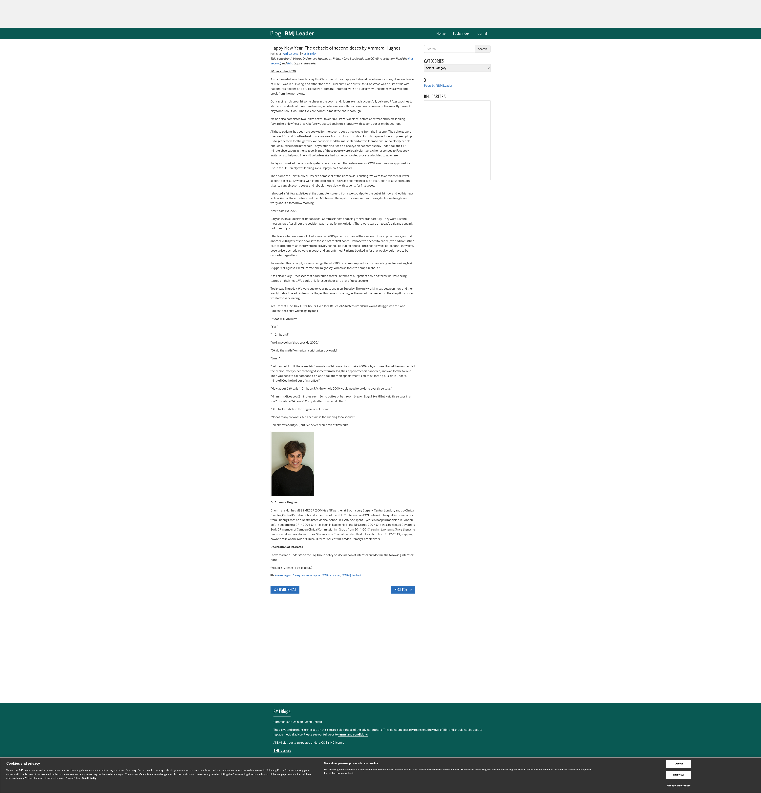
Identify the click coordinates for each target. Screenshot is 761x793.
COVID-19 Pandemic (352, 575)
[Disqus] (343, 646)
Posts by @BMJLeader (438, 85)
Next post (401, 590)
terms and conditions (353, 734)
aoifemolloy (310, 53)
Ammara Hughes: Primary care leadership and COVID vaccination (307, 575)
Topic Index (461, 33)
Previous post (286, 590)
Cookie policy (88, 778)
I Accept (678, 763)
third (290, 63)
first (410, 58)
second (275, 63)
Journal (482, 33)
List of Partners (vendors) (338, 773)
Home (441, 33)
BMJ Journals (282, 751)
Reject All (678, 774)
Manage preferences (678, 785)
